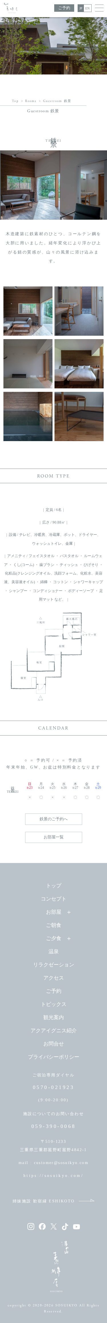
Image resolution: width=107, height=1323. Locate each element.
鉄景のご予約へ (54, 819)
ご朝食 (53, 925)
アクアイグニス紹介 (54, 1030)
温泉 (54, 951)
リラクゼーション (53, 965)
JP (80, 8)
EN (87, 8)
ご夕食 (53, 938)
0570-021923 (53, 1087)
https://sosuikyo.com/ (53, 1175)
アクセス (53, 978)
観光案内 (53, 1017)
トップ (53, 885)
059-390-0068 (53, 1126)
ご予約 (64, 8)
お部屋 (53, 912)
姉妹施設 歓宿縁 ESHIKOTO (44, 1201)
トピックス (53, 1004)
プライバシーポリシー (53, 1057)
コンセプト (53, 899)
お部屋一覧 (54, 837)
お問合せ (53, 1044)
